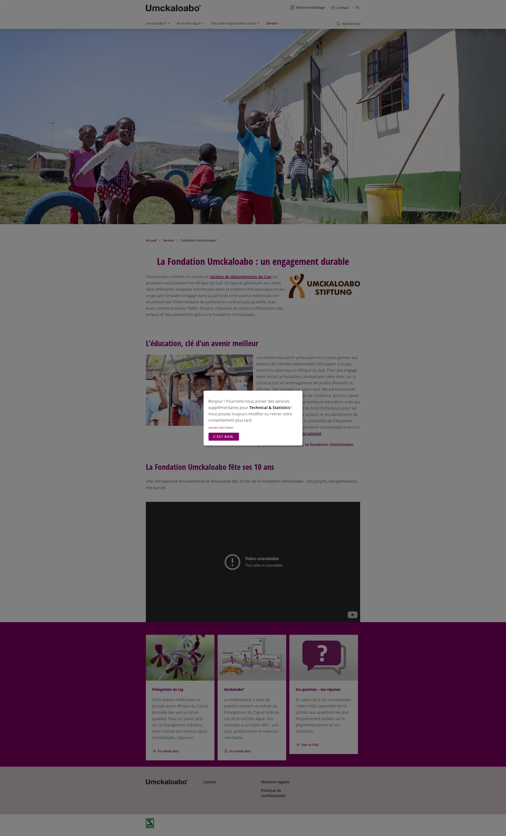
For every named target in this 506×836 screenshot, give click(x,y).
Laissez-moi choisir (220, 427)
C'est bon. (223, 436)
